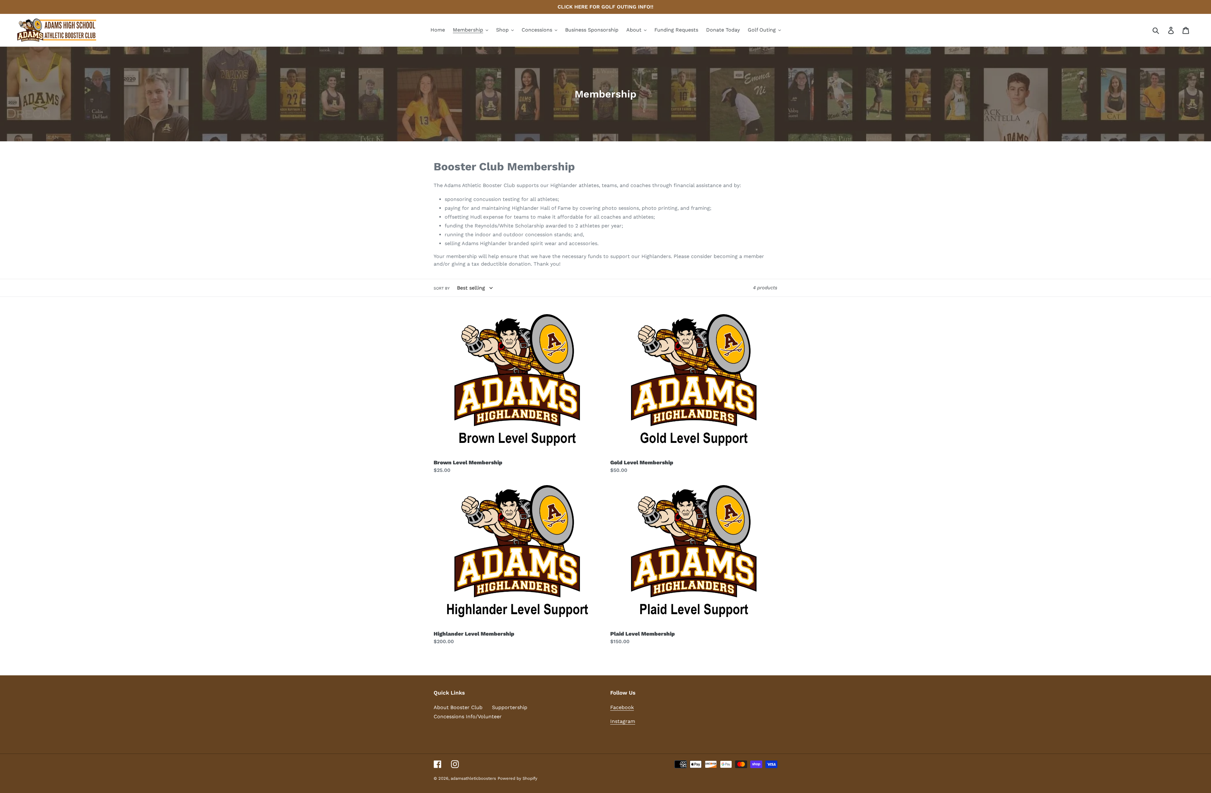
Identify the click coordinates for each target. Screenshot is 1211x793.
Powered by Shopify (517, 778)
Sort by (442, 288)
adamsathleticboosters (473, 778)
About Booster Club (458, 707)
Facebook (622, 707)
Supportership (509, 707)
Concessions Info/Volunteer (468, 717)
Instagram (622, 721)
